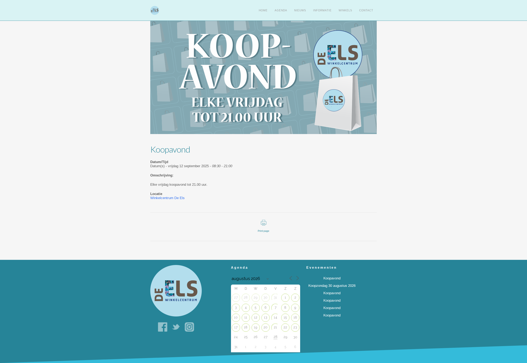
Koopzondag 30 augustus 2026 (332, 286)
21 (275, 327)
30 (265, 297)
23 (295, 327)
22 (285, 327)
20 (265, 327)
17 (236, 327)
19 (255, 327)
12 (255, 317)
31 (275, 297)
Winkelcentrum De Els (167, 198)
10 (236, 317)
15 (285, 317)
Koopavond (331, 278)
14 (275, 317)
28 (246, 297)
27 (236, 297)
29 (256, 297)
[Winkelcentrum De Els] (176, 291)
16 (295, 317)
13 (265, 317)
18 (245, 327)
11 (245, 317)
